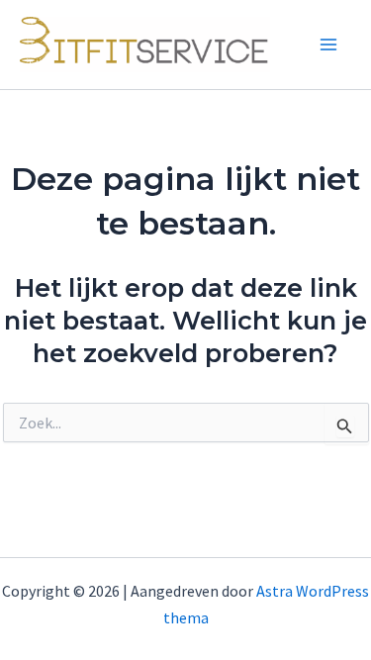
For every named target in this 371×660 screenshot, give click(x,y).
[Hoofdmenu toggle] (329, 44)
